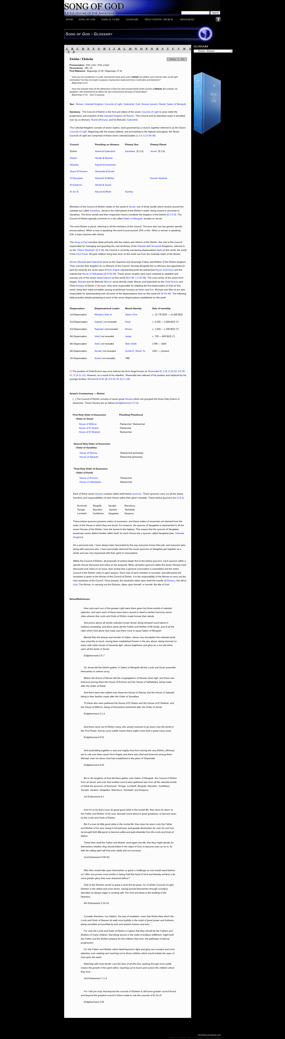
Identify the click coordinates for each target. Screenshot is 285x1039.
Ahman (79, 104)
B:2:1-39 (124, 379)
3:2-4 (134, 403)
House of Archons (164, 269)
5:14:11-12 (79, 375)
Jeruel (132, 206)
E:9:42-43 (114, 379)
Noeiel (162, 104)
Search (215, 13)
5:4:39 (100, 250)
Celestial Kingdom (94, 104)
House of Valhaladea (90, 482)
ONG (71, 34)
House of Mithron (88, 424)
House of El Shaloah (87, 432)
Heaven (130, 115)
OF (79, 34)
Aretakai (80, 285)
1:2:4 (139, 135)
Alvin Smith (131, 343)
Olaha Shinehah (86, 250)
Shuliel (98, 185)
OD (87, 34)
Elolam (73, 158)
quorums (137, 493)
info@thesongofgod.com (209, 1035)
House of (86, 273)
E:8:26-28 (110, 273)
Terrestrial (156, 246)
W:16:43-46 (164, 293)
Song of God (81, 242)
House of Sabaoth (86, 457)
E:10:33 (173, 371)
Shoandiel (100, 171)
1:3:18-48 (140, 277)
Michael (82, 281)
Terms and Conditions (213, 1038)
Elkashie (74, 164)
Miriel (108, 191)
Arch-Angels (113, 269)
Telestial (141, 246)
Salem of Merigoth (176, 104)
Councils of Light (113, 104)
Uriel (97, 336)
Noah (128, 321)
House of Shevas (88, 453)
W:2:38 (130, 277)
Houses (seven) (149, 104)
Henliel (98, 158)
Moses (128, 329)
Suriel (97, 358)
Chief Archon (171, 281)
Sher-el (107, 281)
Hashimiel (110, 164)
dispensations (104, 277)
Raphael (99, 329)
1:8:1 (180, 497)
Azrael (98, 351)
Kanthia (129, 191)
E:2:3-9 (171, 214)
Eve (152, 289)
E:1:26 (163, 371)
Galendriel (128, 104)
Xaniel (108, 185)
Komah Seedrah (158, 178)
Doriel (111, 171)
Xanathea (95, 210)
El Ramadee (76, 178)
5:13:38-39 (149, 135)
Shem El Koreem (79, 171)
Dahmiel (99, 178)
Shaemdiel (153, 371)
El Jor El (74, 191)
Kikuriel (99, 191)
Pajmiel (99, 164)
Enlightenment (123, 403)
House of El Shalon (89, 428)
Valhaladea (98, 273)
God (137, 104)
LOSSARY (104, 34)
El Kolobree (76, 185)
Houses (129, 399)
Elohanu (171, 580)
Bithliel (110, 178)
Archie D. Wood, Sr (135, 351)
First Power (82, 254)
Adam (141, 289)
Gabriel (98, 321)
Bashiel (108, 158)
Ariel (97, 343)
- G (93, 34)
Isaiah (128, 336)
